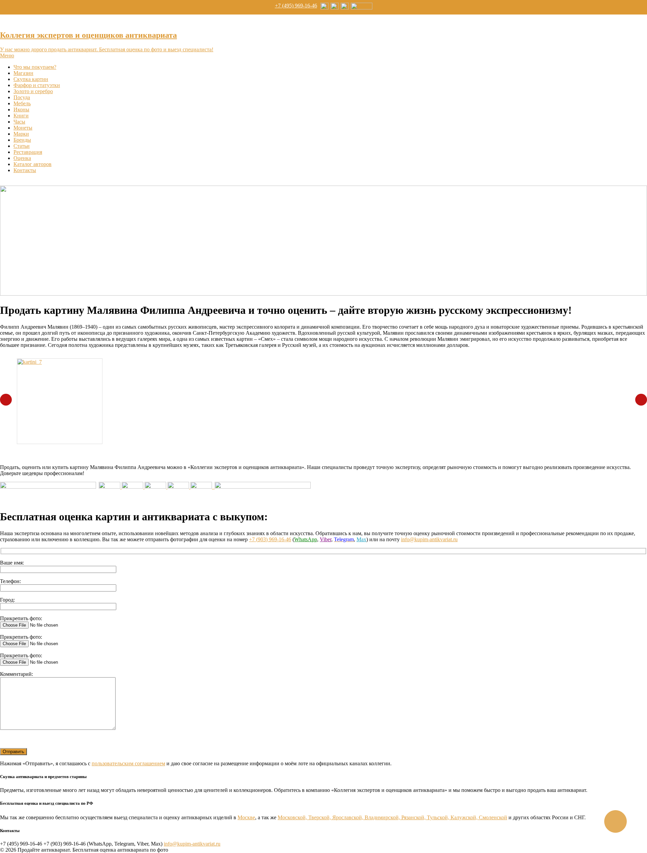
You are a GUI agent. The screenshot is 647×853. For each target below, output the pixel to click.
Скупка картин (30, 79)
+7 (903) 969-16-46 (270, 539)
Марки (21, 134)
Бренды (22, 140)
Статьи (21, 146)
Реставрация (27, 152)
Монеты (22, 128)
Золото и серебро (33, 91)
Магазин (23, 73)
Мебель (22, 103)
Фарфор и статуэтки (36, 85)
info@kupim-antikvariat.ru (429, 539)
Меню (7, 55)
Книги (21, 115)
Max (361, 539)
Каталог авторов (32, 164)
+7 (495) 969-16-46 (296, 5)
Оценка (22, 158)
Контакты (24, 170)
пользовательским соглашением (128, 763)
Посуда (21, 97)
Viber (325, 539)
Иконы (21, 109)
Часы (19, 122)
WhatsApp (305, 539)
